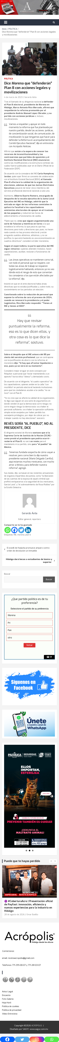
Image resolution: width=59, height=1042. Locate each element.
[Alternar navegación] (5, 22)
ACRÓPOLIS (36, 1025)
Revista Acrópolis (27, 895)
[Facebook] (14, 530)
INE (15, 534)
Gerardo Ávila (30, 97)
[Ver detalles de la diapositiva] (29, 796)
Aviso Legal (7, 991)
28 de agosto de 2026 (14, 914)
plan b (28, 534)
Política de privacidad (11, 1010)
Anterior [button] (7, 796)
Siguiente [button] (52, 796)
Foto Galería (7, 999)
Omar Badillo (32, 914)
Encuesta (6, 995)
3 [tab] (32, 850)
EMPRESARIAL (11, 895)
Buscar (7, 574)
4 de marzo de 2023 (13, 97)
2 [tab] (29, 850)
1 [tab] (26, 850)
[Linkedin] (28, 530)
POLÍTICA (8, 78)
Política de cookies (10, 1006)
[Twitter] (21, 530)
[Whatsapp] (7, 530)
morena (20, 534)
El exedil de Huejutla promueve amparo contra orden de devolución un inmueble (28, 549)
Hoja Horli (6, 1002)
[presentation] (51, 861)
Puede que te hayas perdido (22, 861)
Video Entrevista (9, 1013)
